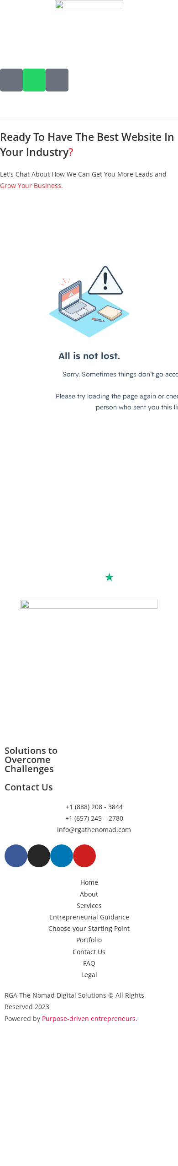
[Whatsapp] (34, 80)
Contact (89, 1147)
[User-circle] (57, 80)
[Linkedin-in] (61, 855)
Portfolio (89, 1129)
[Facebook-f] (16, 855)
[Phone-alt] (11, 80)
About (89, 1056)
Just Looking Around (89, 1074)
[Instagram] (38, 855)
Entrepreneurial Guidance (89, 1092)
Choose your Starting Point (89, 1111)
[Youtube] (84, 855)
